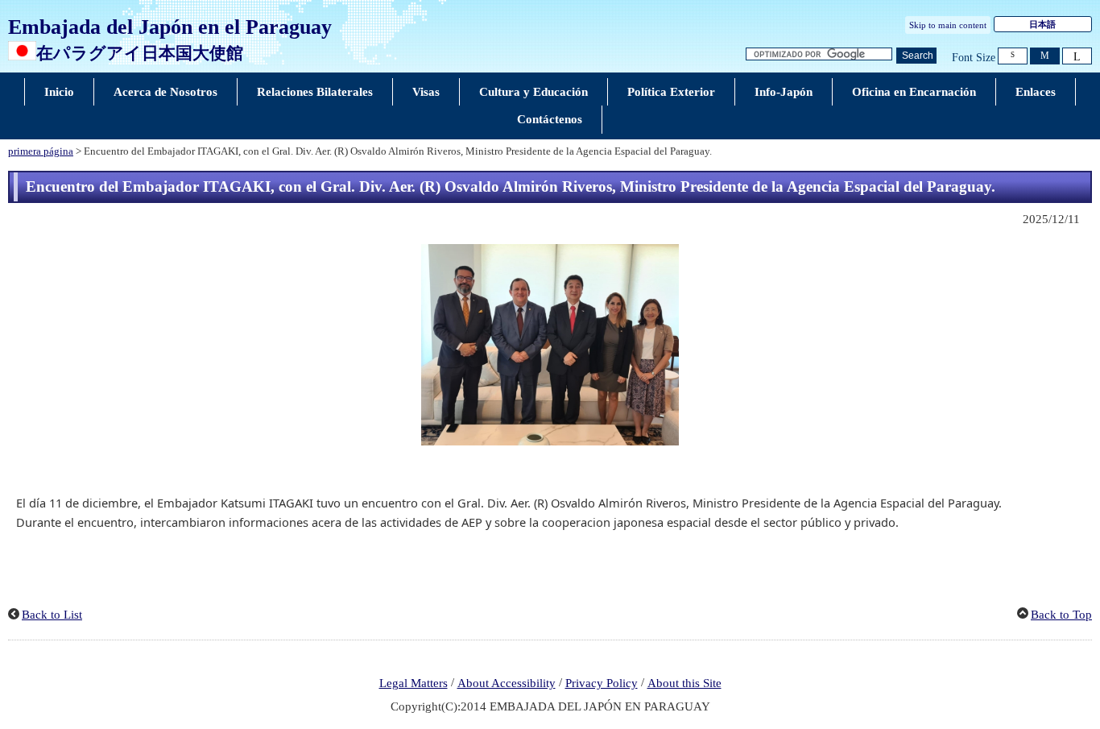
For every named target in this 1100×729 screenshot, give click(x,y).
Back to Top (1061, 614)
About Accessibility (506, 683)
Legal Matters (413, 683)
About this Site (684, 683)
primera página (40, 151)
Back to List (52, 614)
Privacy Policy (601, 683)
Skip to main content (947, 25)
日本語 (1042, 24)
